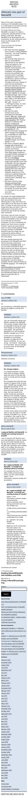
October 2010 (5, 711)
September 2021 (6, 670)
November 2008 (6, 749)
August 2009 (5, 739)
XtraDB (17, 97)
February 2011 (5, 706)
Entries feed (5, 784)
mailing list (21, 116)
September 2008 (6, 755)
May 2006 (4, 775)
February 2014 (5, 683)
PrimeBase (15, 158)
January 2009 (5, 747)
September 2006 (6, 770)
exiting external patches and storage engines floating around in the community (15, 89)
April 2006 (4, 778)
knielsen (5, 284)
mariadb (16, 287)
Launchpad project (11, 118)
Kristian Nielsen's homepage (10, 789)
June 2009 (4, 742)
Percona (23, 163)
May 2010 (4, 721)
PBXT (9, 97)
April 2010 (4, 724)
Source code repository (14, 119)
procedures (9, 129)
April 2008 (4, 762)
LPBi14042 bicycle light (8, 622)
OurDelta (8, 66)
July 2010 (4, 716)
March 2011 (4, 703)
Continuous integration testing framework (15, 124)
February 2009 (5, 744)
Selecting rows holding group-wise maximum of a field (13, 631)
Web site (14, 116)
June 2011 (4, 701)
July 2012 (4, 696)
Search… (4, 586)
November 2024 (6, 662)
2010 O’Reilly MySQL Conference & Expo (13, 253)
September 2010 (6, 714)
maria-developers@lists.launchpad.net (12, 266)
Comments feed (6, 786)
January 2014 (5, 685)
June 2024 (4, 667)
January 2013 (5, 693)
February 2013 (5, 691)
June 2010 (4, 719)
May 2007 (4, 767)
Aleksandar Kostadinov (8, 628)
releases (22, 50)
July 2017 (4, 673)
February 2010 (5, 729)
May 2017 (4, 675)
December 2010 (6, 708)
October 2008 (5, 752)
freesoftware (9, 287)
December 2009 (6, 734)
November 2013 (6, 688)
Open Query (13, 152)
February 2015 (5, 678)
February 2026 (5, 660)
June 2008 (4, 760)
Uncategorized (14, 286)
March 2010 (5, 726)
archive (7, 123)
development (21, 127)
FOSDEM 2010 (16, 245)
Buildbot (12, 127)
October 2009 (5, 737)
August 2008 (5, 757)
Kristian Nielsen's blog (14, 4)
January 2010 (5, 732)
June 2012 (4, 698)
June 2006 (4, 773)
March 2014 (5, 680)
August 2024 (5, 665)
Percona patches (11, 167)
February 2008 (5, 765)
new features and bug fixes (13, 182)
